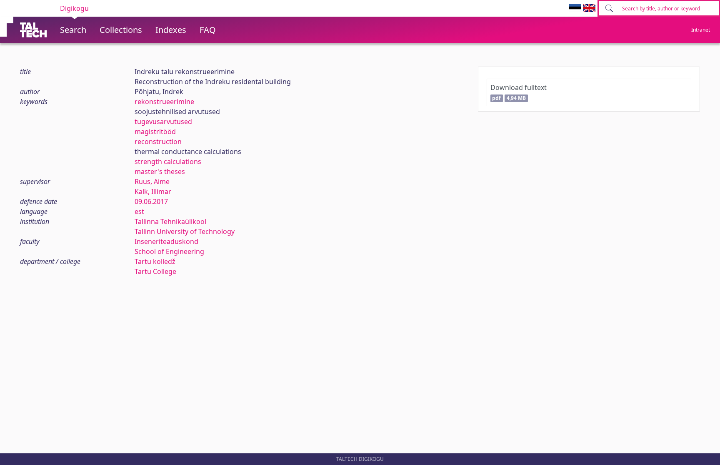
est (139, 211)
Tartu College (155, 271)
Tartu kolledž (155, 261)
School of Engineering (169, 251)
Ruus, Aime (152, 181)
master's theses (160, 171)
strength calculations (168, 161)
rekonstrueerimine (164, 101)
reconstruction (158, 141)
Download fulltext (518, 92)
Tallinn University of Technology (185, 231)
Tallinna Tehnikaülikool (170, 221)
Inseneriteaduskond (166, 241)
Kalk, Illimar (153, 191)
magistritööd (155, 131)
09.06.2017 (151, 201)
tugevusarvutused (163, 121)
